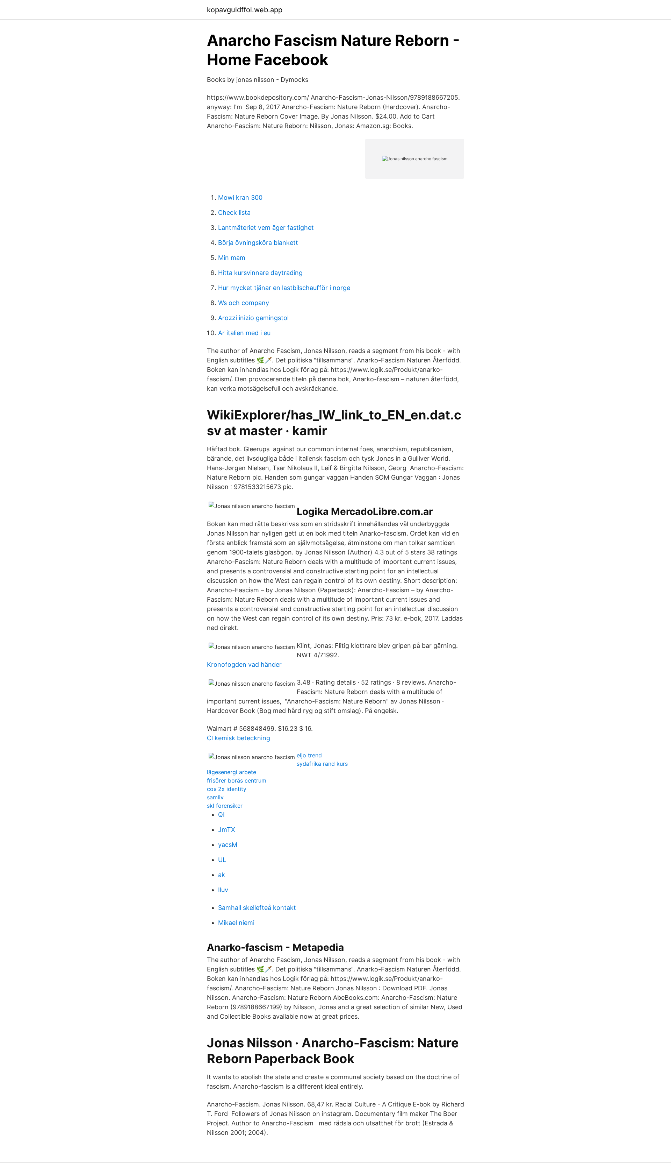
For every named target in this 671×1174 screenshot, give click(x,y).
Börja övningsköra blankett (258, 242)
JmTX (226, 829)
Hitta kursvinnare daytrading (260, 272)
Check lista (234, 212)
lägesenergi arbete (231, 772)
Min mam (231, 257)
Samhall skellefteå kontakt (257, 907)
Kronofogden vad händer (244, 664)
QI (221, 814)
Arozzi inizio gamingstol (253, 317)
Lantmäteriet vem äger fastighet (266, 227)
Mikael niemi (236, 922)
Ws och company (243, 302)
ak (221, 874)
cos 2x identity (226, 788)
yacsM (227, 844)
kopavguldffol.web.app (244, 9)
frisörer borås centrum (236, 780)
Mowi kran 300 (240, 197)
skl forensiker (225, 805)
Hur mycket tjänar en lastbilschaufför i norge (284, 287)
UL (222, 859)
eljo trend (309, 755)
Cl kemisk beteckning (238, 738)
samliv (215, 797)
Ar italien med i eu (244, 333)
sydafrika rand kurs (322, 763)
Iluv (223, 889)
